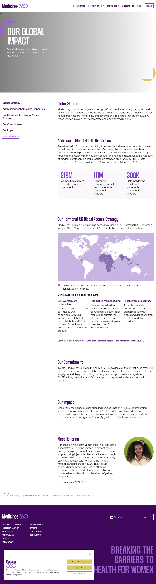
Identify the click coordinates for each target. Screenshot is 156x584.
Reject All (79, 568)
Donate (144, 517)
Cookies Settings (79, 574)
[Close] (90, 554)
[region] (49, 564)
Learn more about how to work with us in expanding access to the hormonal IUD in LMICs (99, 341)
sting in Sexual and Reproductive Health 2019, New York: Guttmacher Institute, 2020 (62, 495)
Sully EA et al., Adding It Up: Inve (15, 495)
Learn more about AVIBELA (70, 482)
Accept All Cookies (79, 562)
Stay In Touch (121, 517)
